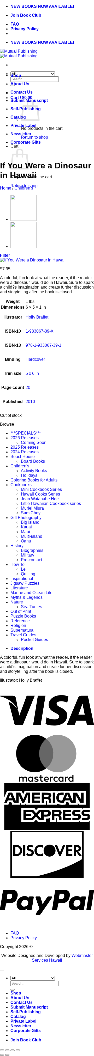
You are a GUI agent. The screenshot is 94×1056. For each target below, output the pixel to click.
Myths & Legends (26, 597)
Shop (15, 75)
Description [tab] (21, 648)
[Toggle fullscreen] (7, 1050)
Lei (24, 569)
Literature (19, 588)
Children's (23, 188)
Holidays (29, 475)
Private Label (23, 125)
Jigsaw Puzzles (24, 583)
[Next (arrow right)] (7, 1055)
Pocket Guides (34, 639)
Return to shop (34, 137)
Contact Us (21, 92)
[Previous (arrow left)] (2, 1055)
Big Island (30, 522)
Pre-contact (31, 560)
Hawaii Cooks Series (40, 494)
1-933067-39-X (40, 331)
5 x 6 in (32, 373)
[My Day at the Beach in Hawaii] (23, 219)
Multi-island (31, 536)
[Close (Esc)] (18, 1050)
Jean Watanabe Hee (40, 499)
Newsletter (20, 134)
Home (5, 188)
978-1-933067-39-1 (43, 345)
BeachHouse (22, 456)
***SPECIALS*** (25, 433)
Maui (25, 531)
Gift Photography (26, 517)
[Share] (12, 1050)
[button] (5, 255)
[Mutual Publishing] (19, 53)
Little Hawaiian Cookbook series (51, 503)
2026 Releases (24, 438)
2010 (30, 401)
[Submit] (12, 990)
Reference (20, 621)
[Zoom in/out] (2, 1050)
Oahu (26, 541)
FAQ (14, 24)
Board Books (33, 461)
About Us (19, 84)
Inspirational (21, 578)
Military (27, 555)
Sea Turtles (31, 607)
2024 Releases (24, 452)
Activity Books (34, 470)
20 (28, 387)
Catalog (18, 117)
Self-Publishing (25, 1012)
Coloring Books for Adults (33, 480)
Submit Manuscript (29, 1007)
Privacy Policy (24, 29)
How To (17, 564)
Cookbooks (21, 485)
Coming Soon (33, 442)
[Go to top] (2, 970)
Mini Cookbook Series (41, 489)
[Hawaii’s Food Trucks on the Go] (23, 246)
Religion (18, 625)
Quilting (28, 574)
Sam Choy (30, 513)
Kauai (26, 527)
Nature (16, 602)
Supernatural (22, 630)
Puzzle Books (23, 616)
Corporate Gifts (25, 142)
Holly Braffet (37, 317)
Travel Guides (23, 635)
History (17, 546)
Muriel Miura (32, 508)
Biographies (32, 550)
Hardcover (35, 359)
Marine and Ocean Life (31, 592)
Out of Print (20, 611)
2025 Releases (24, 447)
